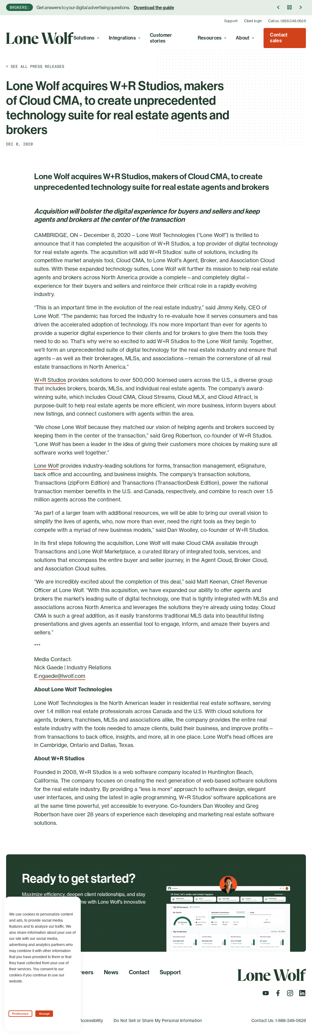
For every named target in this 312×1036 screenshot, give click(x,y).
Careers (83, 972)
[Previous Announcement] (278, 7)
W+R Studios (50, 380)
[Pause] (289, 7)
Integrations (122, 38)
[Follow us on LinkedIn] (302, 995)
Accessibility (91, 1020)
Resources (210, 38)
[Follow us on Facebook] (278, 995)
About (243, 38)
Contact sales (278, 38)
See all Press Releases (37, 66)
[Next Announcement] (300, 7)
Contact (139, 972)
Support (231, 21)
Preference (20, 1013)
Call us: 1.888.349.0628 (287, 21)
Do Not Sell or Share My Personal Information (158, 1020)
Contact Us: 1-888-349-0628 (278, 1020)
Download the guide (154, 7)
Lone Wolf (46, 465)
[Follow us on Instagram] (290, 995)
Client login (253, 21)
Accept (44, 1013)
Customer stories (161, 38)
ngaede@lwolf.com (62, 676)
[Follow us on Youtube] (265, 995)
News (111, 972)
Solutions (84, 38)
